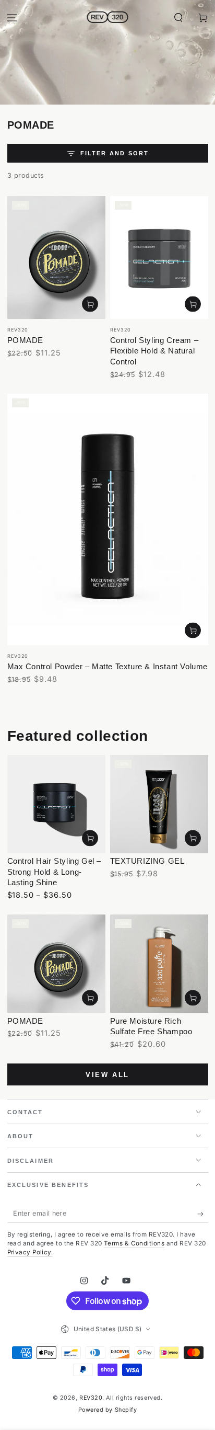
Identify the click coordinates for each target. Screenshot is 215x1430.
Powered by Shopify (107, 1409)
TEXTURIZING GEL (147, 860)
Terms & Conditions (134, 1243)
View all (107, 1075)
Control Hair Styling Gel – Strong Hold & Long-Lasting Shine (54, 871)
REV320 (90, 1397)
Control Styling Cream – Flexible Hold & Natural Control (154, 351)
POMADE (25, 340)
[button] (178, 18)
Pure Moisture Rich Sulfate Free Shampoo (151, 1026)
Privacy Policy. (30, 1252)
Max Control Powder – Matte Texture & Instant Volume (107, 666)
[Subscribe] (202, 1214)
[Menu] (12, 18)
